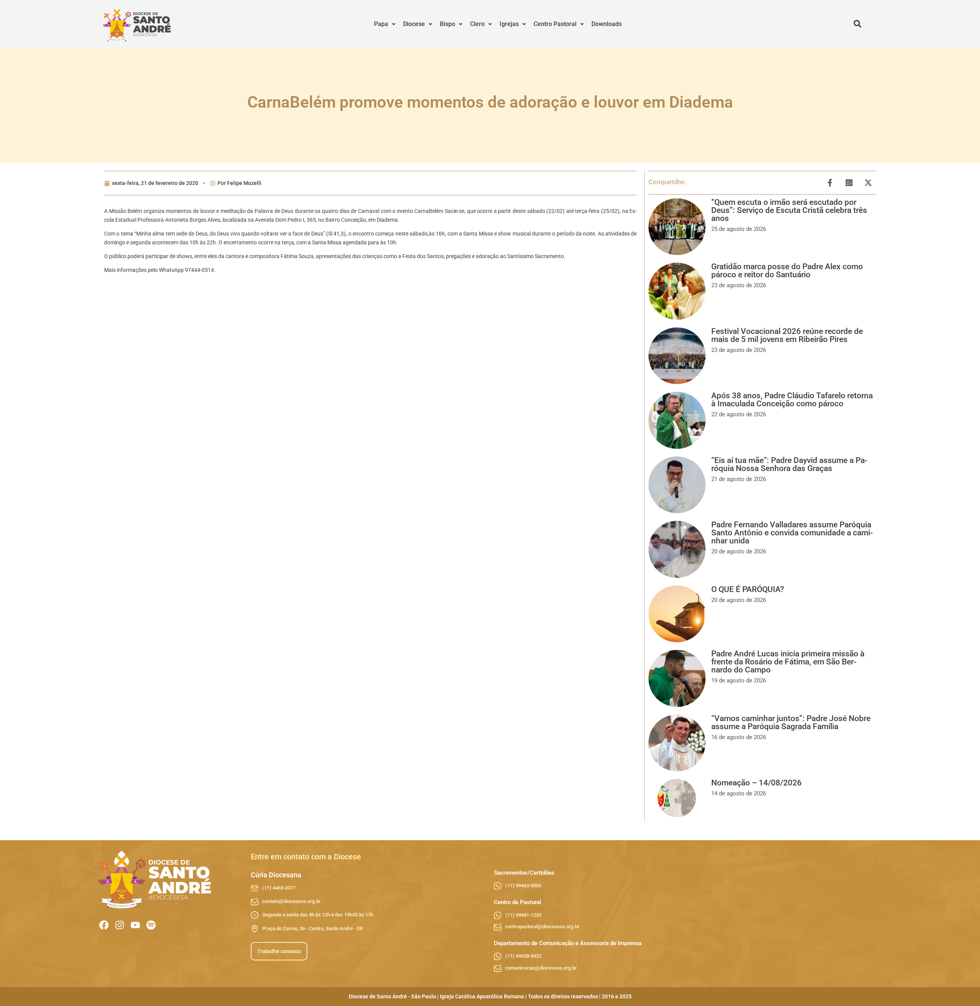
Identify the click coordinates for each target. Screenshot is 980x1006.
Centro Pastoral (555, 24)
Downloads (606, 24)
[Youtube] (135, 925)
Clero (477, 24)
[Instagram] (120, 925)
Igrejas (509, 24)
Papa (381, 24)
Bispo (447, 24)
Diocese (414, 24)
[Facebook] (104, 925)
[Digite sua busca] (857, 24)
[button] (384, 24)
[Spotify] (151, 925)
